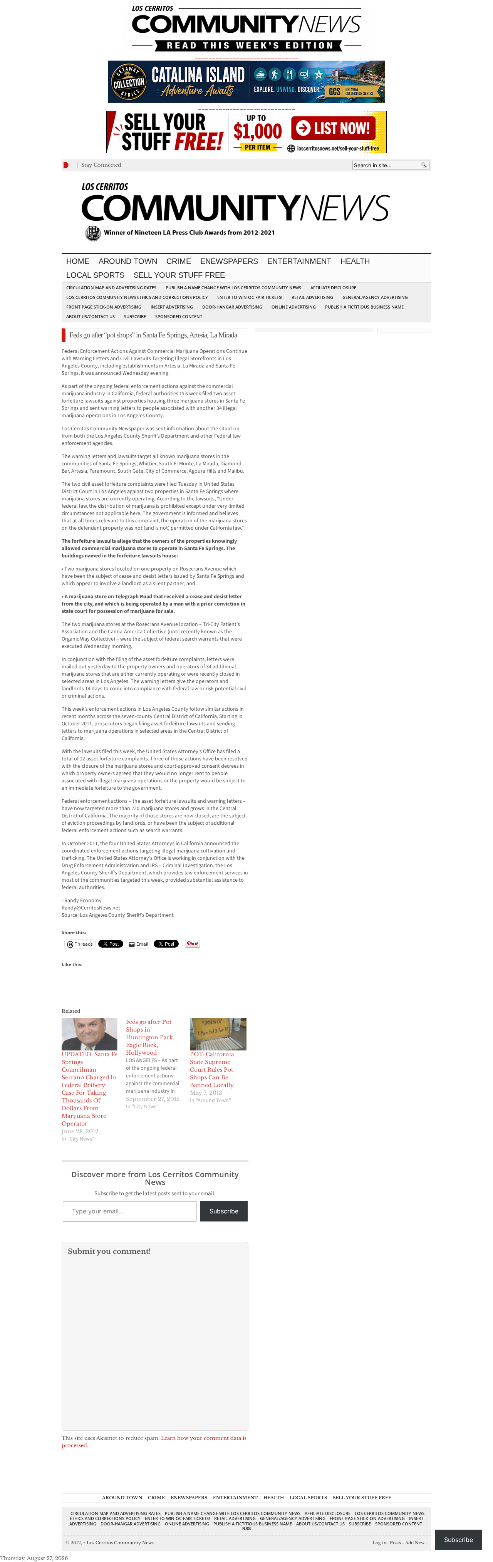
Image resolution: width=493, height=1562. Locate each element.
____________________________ (246, 107)
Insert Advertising (172, 307)
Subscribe (135, 316)
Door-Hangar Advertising (232, 307)
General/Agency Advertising (375, 297)
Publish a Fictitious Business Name (364, 307)
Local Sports (95, 275)
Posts (395, 1542)
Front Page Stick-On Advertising (103, 307)
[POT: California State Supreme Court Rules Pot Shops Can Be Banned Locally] (218, 1034)
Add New (414, 1542)
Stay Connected (101, 165)
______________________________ (246, 56)
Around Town (128, 261)
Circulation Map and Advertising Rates (111, 287)
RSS (246, 1528)
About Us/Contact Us (90, 316)
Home (77, 261)
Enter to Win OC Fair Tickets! (249, 297)
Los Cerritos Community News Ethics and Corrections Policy (137, 297)
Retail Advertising (312, 297)
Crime (178, 261)
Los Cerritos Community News (118, 1542)
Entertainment (299, 261)
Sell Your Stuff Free (179, 275)
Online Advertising (294, 307)
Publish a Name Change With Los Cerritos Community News (233, 287)
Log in (379, 1542)
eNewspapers (229, 261)
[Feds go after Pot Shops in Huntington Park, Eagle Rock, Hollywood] (158, 1064)
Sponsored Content (178, 316)
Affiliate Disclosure (333, 287)
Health (355, 261)
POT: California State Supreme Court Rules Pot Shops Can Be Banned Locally (212, 1070)
